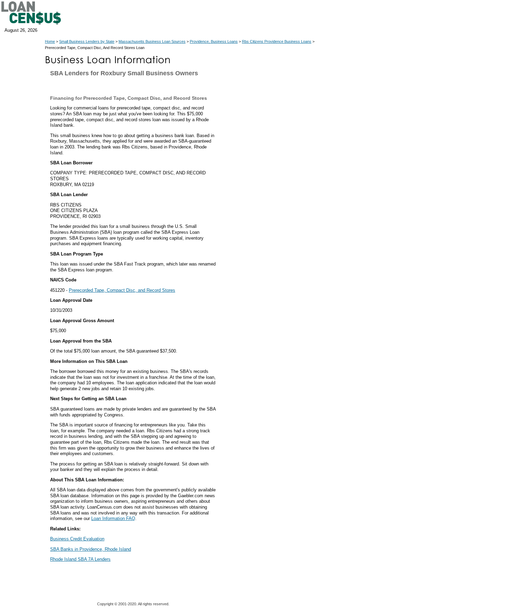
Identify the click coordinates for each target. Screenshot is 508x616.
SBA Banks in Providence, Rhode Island (90, 549)
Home (50, 41)
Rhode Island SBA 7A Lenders (80, 559)
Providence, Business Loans (214, 41)
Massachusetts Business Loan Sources (152, 41)
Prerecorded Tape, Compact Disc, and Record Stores (122, 290)
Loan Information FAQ (113, 518)
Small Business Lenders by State (86, 41)
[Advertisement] (280, 210)
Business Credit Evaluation (77, 538)
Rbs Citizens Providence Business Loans (276, 41)
